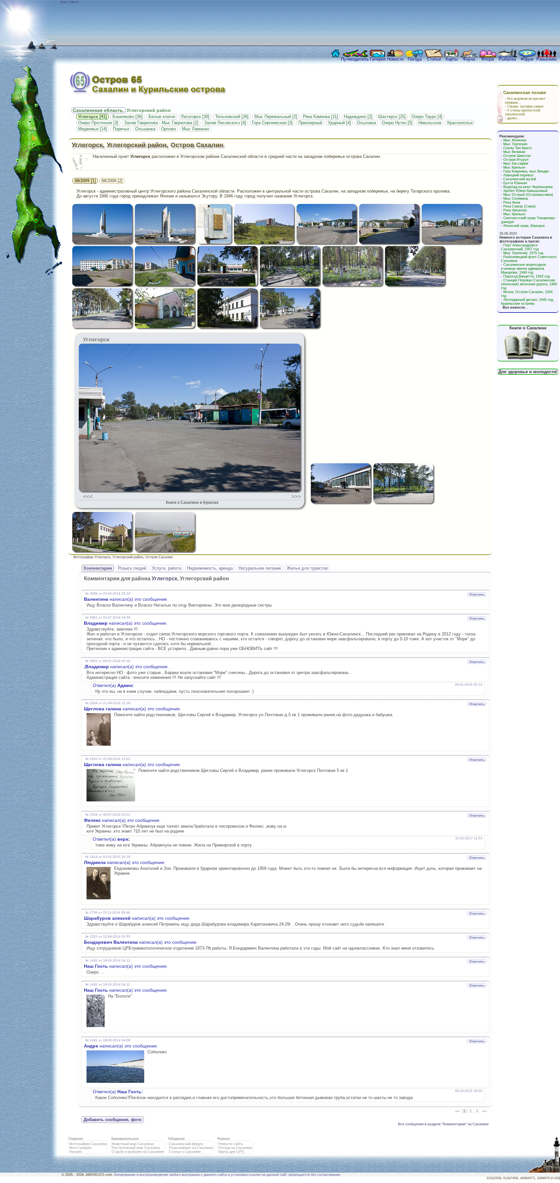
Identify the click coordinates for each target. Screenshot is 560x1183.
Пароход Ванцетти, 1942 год (526, 276)
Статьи (434, 59)
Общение (176, 1139)
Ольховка (366, 122)
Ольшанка (145, 128)
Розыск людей (132, 568)
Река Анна (511, 202)
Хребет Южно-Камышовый (525, 191)
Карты (452, 59)
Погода (415, 59)
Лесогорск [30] (195, 116)
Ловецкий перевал (518, 175)
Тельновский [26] (232, 116)
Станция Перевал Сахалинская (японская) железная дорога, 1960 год (529, 284)
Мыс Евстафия (515, 163)
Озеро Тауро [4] (427, 116)
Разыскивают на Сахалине (191, 1148)
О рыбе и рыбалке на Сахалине (138, 1151)
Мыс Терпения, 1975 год (523, 253)
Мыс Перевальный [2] (275, 116)
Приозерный (310, 122)
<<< (88, 496)
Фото (75, 2)
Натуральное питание (260, 568)
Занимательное (125, 1139)
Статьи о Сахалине (185, 1151)
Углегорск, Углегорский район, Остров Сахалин (147, 144)
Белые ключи (161, 116)
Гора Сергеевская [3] (272, 122)
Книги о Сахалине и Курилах (192, 502)
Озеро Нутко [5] (397, 122)
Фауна (469, 59)
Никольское (429, 122)
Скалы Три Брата (517, 148)
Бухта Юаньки (515, 183)
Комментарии (98, 568)
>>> (296, 496)
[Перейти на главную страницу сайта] (334, 55)
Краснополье (460, 122)
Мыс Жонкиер (514, 140)
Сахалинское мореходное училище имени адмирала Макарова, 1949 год (523, 268)
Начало (75, 1151)
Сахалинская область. (98, 110)
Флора (487, 59)
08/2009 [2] (111, 180)
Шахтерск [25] (392, 116)
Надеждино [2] (358, 116)
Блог (64, 2)
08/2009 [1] (85, 180)
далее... (513, 118)
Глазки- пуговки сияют (525, 106)
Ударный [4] (339, 122)
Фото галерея (80, 1148)
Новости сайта (230, 1144)
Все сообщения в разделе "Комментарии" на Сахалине (443, 1124)
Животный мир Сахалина (133, 1144)
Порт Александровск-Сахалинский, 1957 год (520, 247)
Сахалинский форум (186, 1144)
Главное (75, 1139)
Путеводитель (355, 59)
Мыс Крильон (514, 167)
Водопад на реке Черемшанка (528, 187)
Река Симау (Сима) (519, 206)
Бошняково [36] (127, 116)
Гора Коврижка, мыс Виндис (526, 171)
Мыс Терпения (515, 144)
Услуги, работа (166, 568)
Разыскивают (546, 59)
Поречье (121, 128)
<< (457, 1111)
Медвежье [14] (92, 128)
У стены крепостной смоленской (522, 112)
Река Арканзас (515, 210)
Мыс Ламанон (195, 128)
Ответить (476, 594)
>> (484, 1111)
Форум (526, 59)
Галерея (378, 59)
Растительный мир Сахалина (136, 1148)
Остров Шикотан (517, 156)
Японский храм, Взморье (524, 226)
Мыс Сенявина (515, 198)
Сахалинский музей (519, 179)
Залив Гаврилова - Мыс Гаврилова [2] (161, 122)
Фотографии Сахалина (88, 1144)
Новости (395, 59)
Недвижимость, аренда (210, 568)
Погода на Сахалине (235, 1148)
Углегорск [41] (92, 116)
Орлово (168, 128)
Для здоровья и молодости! (527, 371)
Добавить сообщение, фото (113, 1119)
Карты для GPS (231, 1151)
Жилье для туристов (307, 568)
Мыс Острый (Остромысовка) (528, 194)
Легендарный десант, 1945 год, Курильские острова (527, 301)
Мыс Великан (514, 152)
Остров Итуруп (516, 159)
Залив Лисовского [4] (225, 122)
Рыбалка (507, 59)
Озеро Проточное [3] (98, 122)
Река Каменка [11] (320, 116)
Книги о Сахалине (527, 327)
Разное (223, 1139)
